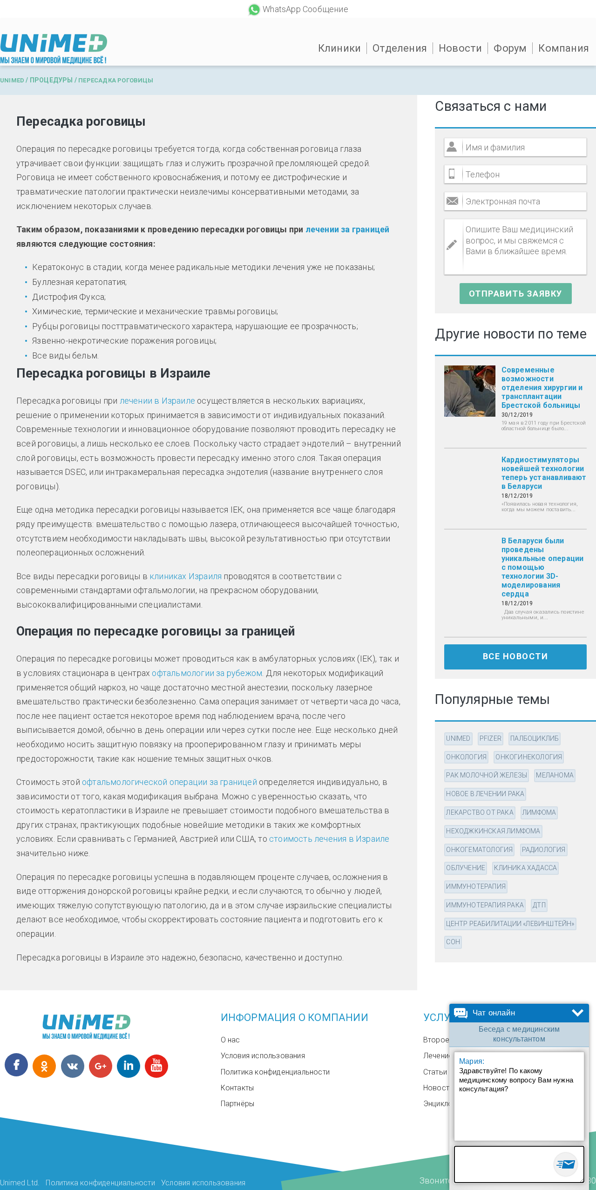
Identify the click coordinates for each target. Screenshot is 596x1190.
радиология (544, 849)
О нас (230, 1039)
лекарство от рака (479, 812)
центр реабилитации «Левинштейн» (510, 923)
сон (453, 942)
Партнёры (238, 1103)
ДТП (539, 905)
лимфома (539, 812)
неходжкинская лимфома (493, 831)
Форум (510, 48)
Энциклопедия (448, 1103)
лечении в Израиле (157, 401)
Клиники (339, 48)
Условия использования (263, 1055)
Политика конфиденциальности (275, 1072)
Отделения (399, 48)
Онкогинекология (528, 757)
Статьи (435, 1072)
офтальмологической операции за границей (169, 782)
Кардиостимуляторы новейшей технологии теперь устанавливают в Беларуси (544, 473)
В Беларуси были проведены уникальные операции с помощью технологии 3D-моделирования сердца (542, 567)
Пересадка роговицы (115, 80)
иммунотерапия (476, 886)
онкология (466, 757)
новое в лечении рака (485, 794)
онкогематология (479, 849)
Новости (460, 48)
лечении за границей (347, 229)
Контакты (237, 1087)
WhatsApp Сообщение (305, 9)
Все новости (516, 656)
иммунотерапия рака (485, 905)
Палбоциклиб (534, 738)
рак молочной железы (486, 775)
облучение (465, 868)
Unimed (12, 80)
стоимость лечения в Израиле (329, 839)
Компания (563, 48)
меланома (555, 775)
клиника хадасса (525, 868)
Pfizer (490, 738)
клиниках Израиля (185, 576)
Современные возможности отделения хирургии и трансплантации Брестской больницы (542, 387)
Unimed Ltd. (20, 1182)
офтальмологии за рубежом (207, 673)
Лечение (438, 1055)
